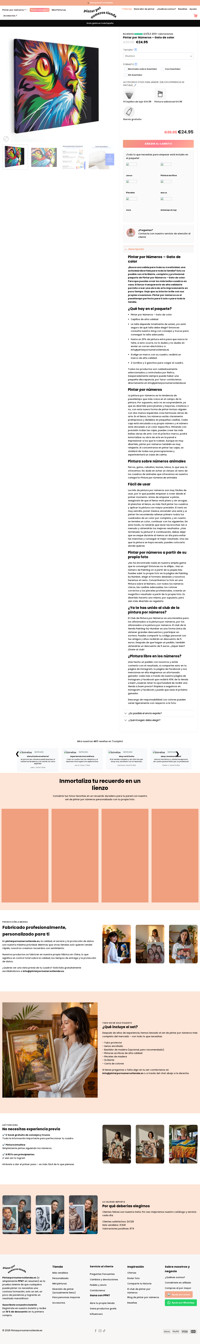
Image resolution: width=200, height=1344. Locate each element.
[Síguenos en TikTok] (104, 1331)
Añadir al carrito (158, 144)
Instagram (134, 689)
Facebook (148, 689)
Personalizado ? (39, 10)
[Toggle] (125, 249)
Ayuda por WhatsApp (183, 1302)
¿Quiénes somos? (166, 9)
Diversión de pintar (144, 9)
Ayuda (193, 9)
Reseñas (182, 9)
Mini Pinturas (59, 10)
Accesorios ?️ (10, 15)
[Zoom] (6, 138)
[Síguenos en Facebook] (95, 1331)
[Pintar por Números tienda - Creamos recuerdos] (100, 12)
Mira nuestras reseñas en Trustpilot (100, 741)
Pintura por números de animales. (158, 477)
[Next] (108, 86)
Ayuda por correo (181, 1294)
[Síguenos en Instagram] (100, 1331)
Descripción (136, 249)
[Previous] (8, 86)
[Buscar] (189, 15)
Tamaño (134, 49)
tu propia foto (174, 569)
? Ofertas (127, 9)
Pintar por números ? (13, 10)
